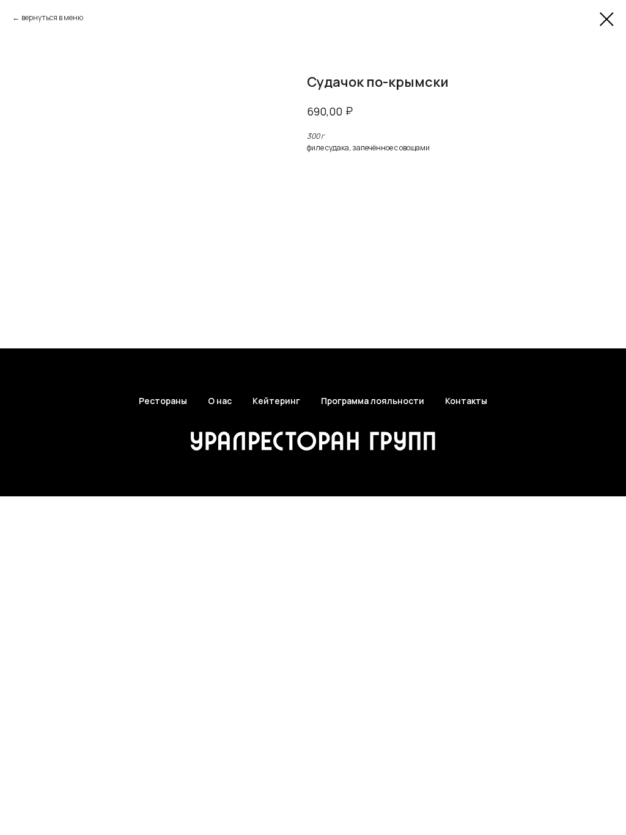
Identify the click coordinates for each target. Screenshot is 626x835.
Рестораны (163, 400)
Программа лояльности (372, 400)
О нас (220, 400)
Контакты (466, 400)
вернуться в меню (52, 17)
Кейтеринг (276, 400)
